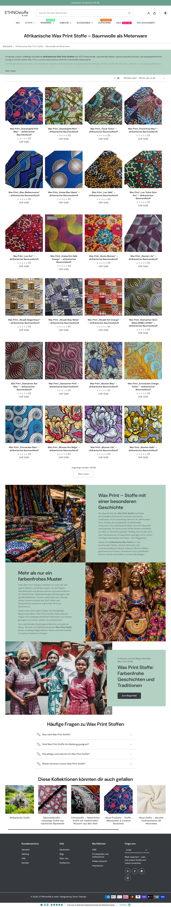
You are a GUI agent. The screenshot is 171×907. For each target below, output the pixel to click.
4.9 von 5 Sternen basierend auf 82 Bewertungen (91, 904)
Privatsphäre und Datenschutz (100, 855)
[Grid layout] (118, 78)
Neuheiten (65, 849)
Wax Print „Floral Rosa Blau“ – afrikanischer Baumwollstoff (143, 130)
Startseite (7, 46)
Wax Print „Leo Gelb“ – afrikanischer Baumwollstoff (103, 194)
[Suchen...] (129, 13)
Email (128, 850)
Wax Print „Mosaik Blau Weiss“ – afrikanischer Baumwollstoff (63, 321)
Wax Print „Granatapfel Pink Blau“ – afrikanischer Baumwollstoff (24, 131)
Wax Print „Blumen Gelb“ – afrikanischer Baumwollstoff (143, 449)
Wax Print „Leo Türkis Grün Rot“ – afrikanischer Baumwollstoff (143, 195)
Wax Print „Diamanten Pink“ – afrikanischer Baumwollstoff (64, 385)
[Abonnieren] (146, 850)
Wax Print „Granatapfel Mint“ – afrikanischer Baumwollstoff (64, 130)
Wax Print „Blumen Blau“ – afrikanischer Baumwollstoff (103, 385)
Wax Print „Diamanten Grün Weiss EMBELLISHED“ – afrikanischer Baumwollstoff (143, 322)
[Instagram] (128, 878)
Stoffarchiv (65, 863)
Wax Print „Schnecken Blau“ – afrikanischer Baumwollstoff (24, 449)
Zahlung (25, 854)
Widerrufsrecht (99, 861)
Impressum (97, 865)
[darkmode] (163, 13)
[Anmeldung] (148, 13)
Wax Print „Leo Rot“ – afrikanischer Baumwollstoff (24, 258)
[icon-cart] (154, 13)
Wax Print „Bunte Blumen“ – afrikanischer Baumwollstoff (103, 258)
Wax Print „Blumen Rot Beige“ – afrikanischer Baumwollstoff (64, 449)
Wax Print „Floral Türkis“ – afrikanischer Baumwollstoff (103, 130)
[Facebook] (135, 871)
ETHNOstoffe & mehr (49, 896)
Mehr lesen (10, 71)
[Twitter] (128, 871)
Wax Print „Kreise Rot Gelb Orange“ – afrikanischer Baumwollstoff (63, 259)
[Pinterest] (142, 871)
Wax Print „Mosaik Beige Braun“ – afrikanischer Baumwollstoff (24, 321)
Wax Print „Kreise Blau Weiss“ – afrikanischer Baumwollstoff (64, 194)
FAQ (23, 858)
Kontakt (25, 863)
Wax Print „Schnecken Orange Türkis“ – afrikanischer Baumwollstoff (143, 386)
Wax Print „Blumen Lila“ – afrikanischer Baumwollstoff (103, 449)
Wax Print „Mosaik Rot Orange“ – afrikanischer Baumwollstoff (103, 321)
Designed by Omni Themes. (73, 896)
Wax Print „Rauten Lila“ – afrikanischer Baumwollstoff (143, 258)
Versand (26, 849)
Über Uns (64, 858)
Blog (62, 854)
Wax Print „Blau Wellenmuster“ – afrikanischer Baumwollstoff (24, 194)
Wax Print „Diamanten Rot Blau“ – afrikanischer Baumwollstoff (24, 386)
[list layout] (115, 78)
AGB (94, 849)
